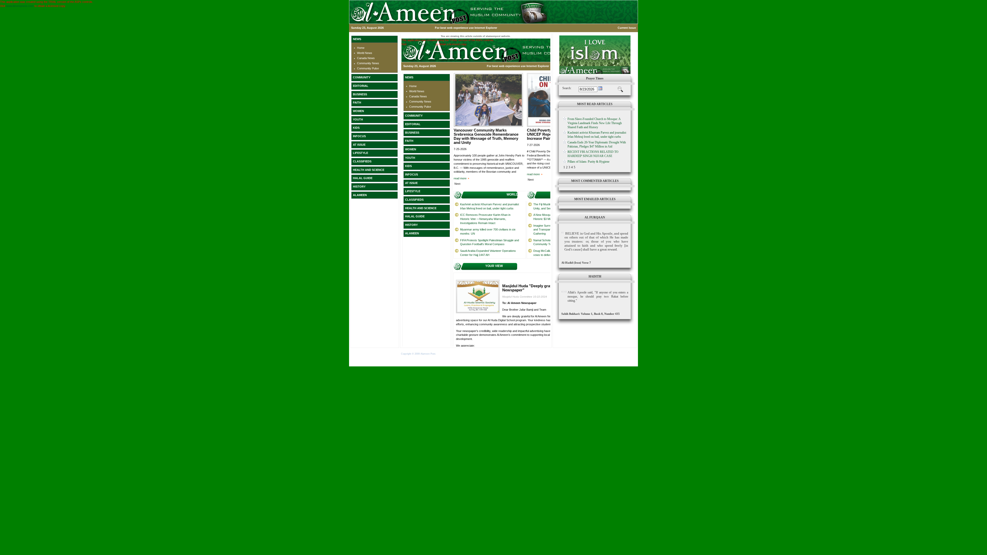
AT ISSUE (359, 144)
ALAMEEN (360, 195)
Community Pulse (368, 68)
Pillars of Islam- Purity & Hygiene (588, 161)
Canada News (366, 58)
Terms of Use (444, 354)
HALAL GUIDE (362, 178)
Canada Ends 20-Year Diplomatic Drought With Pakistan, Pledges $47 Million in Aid (597, 144)
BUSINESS (360, 94)
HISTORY (359, 186)
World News (364, 52)
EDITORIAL (360, 85)
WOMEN (358, 111)
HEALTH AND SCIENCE (368, 169)
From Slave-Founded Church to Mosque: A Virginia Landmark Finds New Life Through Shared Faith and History (595, 123)
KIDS (356, 127)
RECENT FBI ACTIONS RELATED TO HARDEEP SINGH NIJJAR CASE (593, 154)
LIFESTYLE (360, 152)
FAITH (357, 102)
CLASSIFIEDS (362, 161)
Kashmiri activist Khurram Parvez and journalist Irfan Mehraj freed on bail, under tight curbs (597, 134)
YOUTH (358, 119)
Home (360, 47)
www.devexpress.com (20, 5)
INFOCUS (359, 136)
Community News (368, 63)
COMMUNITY (361, 77)
